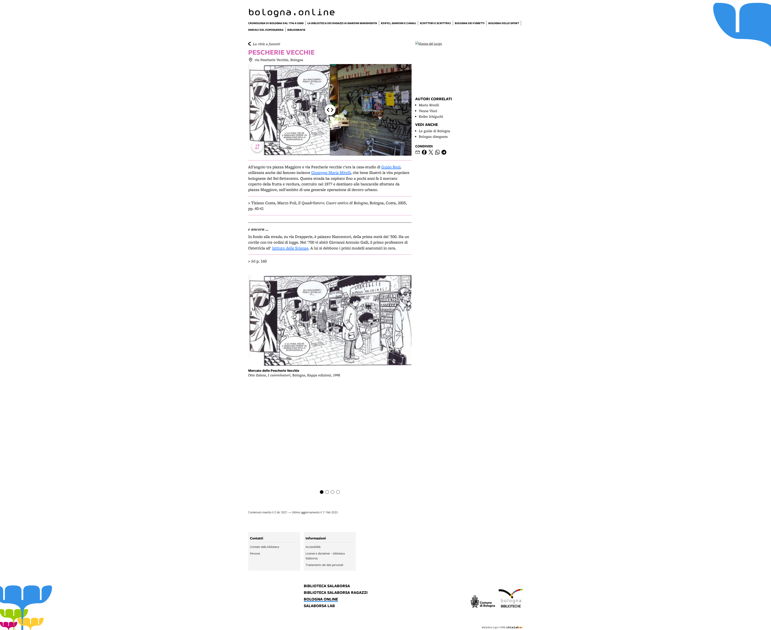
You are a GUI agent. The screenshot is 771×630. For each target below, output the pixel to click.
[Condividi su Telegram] (444, 152)
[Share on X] (430, 152)
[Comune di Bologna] (483, 602)
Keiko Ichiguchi (431, 116)
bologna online (321, 599)
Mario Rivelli (429, 105)
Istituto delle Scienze (290, 248)
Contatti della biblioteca (264, 547)
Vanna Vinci (428, 110)
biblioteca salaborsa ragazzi (336, 592)
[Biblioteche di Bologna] (511, 597)
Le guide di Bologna (434, 131)
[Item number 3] (332, 492)
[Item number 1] (321, 492)
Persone (255, 553)
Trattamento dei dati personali (324, 565)
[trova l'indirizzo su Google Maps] (250, 59)
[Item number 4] (338, 492)
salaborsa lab (319, 606)
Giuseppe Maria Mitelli (331, 172)
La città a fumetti (266, 44)
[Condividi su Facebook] (424, 152)
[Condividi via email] (417, 152)
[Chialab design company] (502, 624)
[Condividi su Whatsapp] (437, 152)
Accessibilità (313, 547)
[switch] (257, 146)
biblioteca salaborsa (327, 586)
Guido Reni (390, 166)
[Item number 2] (327, 492)
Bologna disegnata (433, 136)
